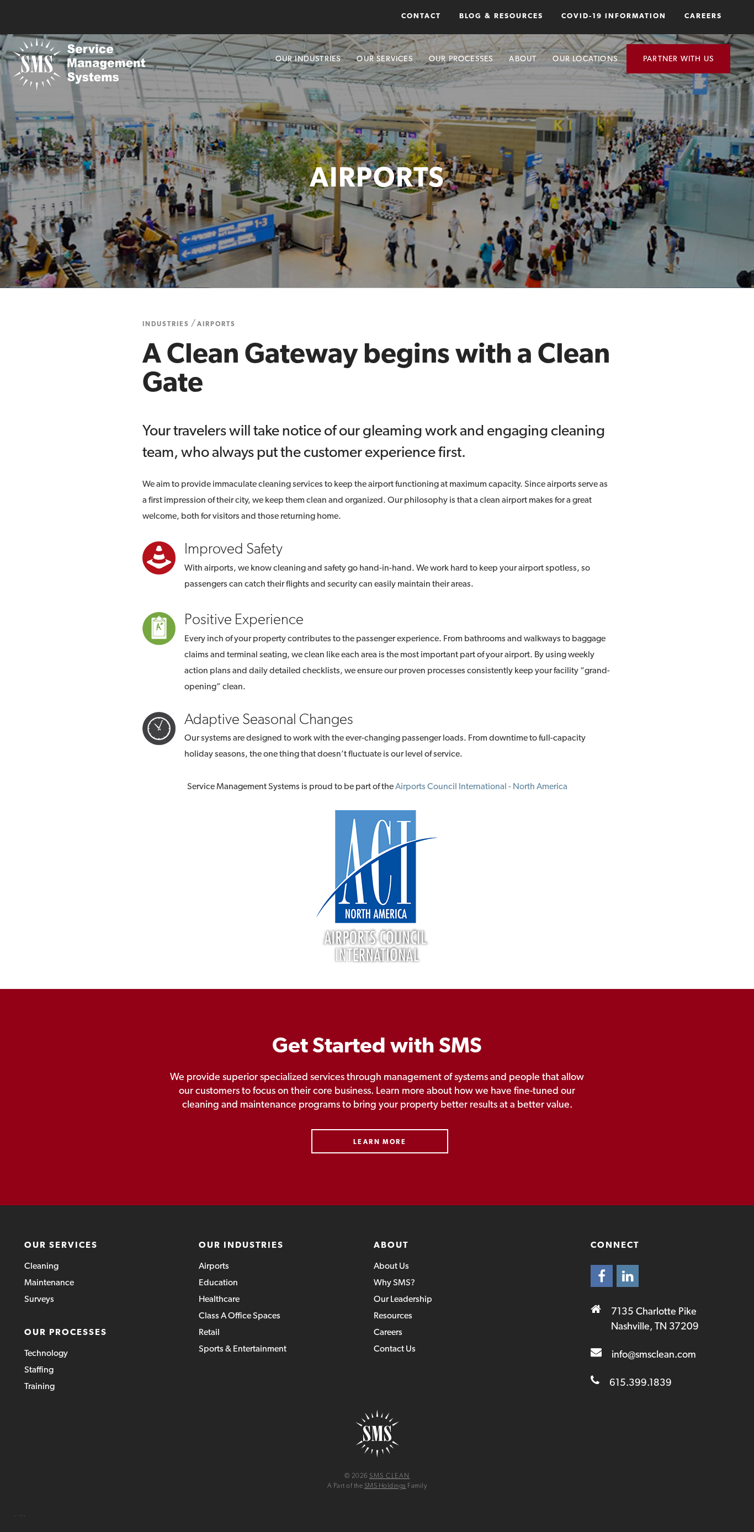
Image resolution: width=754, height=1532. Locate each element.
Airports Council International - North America (481, 786)
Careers (703, 16)
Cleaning (41, 1265)
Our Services (384, 58)
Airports (216, 324)
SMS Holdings (385, 1486)
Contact (421, 16)
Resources (393, 1315)
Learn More (379, 1142)
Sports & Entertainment (242, 1348)
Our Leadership (403, 1299)
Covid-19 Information (613, 16)
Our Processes (461, 58)
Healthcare (219, 1299)
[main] (377, 602)
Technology (46, 1353)
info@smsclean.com (654, 1354)
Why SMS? (394, 1282)
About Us (391, 1265)
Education (218, 1282)
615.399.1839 (640, 1382)
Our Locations (585, 58)
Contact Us (395, 1348)
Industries (165, 324)
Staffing (39, 1369)
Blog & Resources (501, 16)
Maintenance (49, 1282)
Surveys (39, 1299)
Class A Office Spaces (239, 1315)
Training (39, 1386)
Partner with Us (678, 58)
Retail (209, 1332)
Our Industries (308, 58)
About (523, 58)
